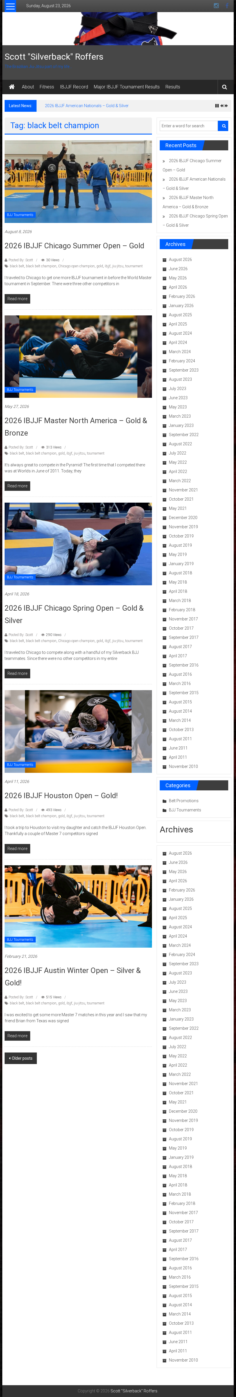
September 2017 (184, 637)
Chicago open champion (76, 266)
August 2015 (180, 702)
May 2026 (178, 278)
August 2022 (180, 444)
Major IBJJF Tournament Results (127, 87)
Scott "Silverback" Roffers (54, 57)
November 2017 (183, 619)
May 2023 (178, 407)
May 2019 (178, 554)
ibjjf (108, 266)
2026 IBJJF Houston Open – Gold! (61, 795)
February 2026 (182, 296)
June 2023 (178, 397)
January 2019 (181, 563)
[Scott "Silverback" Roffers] (12, 87)
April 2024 (178, 342)
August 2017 (180, 646)
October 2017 (181, 628)
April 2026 (178, 287)
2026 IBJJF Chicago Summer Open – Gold (74, 245)
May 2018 (178, 582)
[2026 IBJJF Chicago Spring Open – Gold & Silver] (78, 543)
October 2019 (181, 536)
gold (99, 266)
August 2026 (180, 259)
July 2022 (177, 453)
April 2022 (178, 471)
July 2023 (177, 388)
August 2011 (180, 739)
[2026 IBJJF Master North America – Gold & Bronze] (78, 356)
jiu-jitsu (117, 266)
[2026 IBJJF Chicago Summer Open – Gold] (78, 181)
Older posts (22, 1058)
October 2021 (181, 499)
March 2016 (180, 683)
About (28, 87)
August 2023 (180, 379)
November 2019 (183, 527)
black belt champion (41, 266)
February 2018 (182, 609)
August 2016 (180, 674)
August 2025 (180, 315)
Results (172, 87)
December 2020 (183, 517)
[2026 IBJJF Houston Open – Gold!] (78, 731)
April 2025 (178, 324)
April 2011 (178, 757)
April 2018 (178, 591)
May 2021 (178, 508)
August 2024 (180, 333)
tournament (134, 266)
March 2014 (180, 720)
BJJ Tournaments (20, 215)
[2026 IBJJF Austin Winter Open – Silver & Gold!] (78, 906)
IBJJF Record (74, 87)
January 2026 (181, 305)
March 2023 (180, 416)
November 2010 (183, 766)
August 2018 (180, 573)
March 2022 (180, 480)
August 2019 (180, 545)
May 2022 (178, 462)
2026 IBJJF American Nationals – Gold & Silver (87, 105)
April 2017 (178, 656)
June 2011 (178, 748)
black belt (17, 266)
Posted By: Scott (21, 260)
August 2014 (180, 711)
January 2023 (181, 425)
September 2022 (184, 434)
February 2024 (182, 361)
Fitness (47, 87)
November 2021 (183, 490)
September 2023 (184, 370)
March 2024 (180, 351)
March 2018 (180, 600)
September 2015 (184, 692)
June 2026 (178, 268)
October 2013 (181, 729)
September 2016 (184, 665)
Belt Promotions (184, 800)
